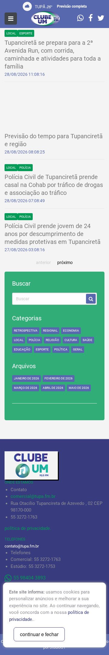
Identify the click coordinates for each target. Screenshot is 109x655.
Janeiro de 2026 (26, 378)
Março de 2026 (25, 387)
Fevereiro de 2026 (59, 378)
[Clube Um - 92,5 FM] (45, 18)
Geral (77, 349)
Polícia (25, 167)
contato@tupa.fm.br (22, 546)
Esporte (25, 33)
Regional (50, 330)
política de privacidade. (28, 528)
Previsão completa (72, 6)
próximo (65, 262)
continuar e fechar (39, 634)
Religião (52, 340)
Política (61, 349)
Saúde (87, 340)
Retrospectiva (26, 330)
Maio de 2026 (79, 387)
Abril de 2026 (53, 387)
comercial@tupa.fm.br (33, 496)
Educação (22, 349)
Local (11, 33)
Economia (71, 330)
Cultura (70, 340)
